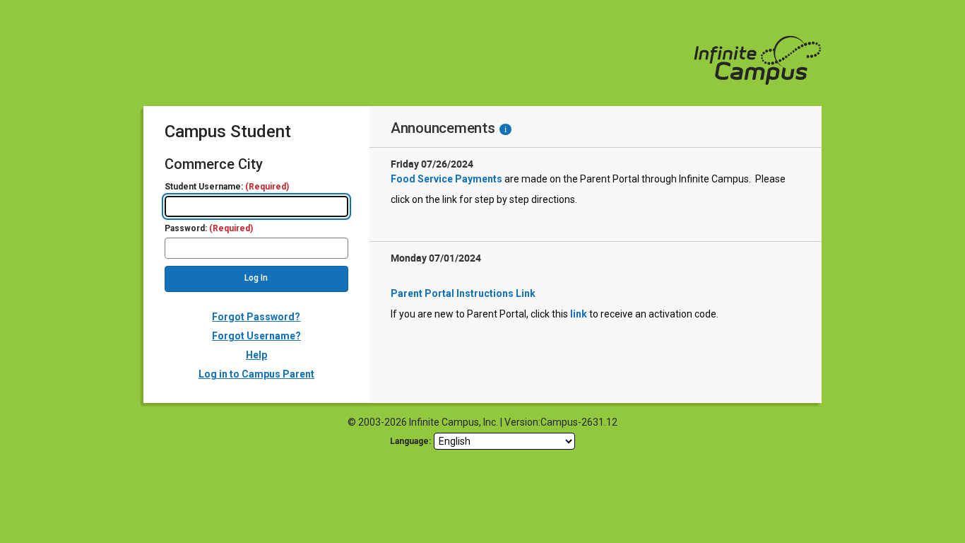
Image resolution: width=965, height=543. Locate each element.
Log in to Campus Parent (256, 374)
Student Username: (227, 187)
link (578, 314)
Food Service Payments (446, 179)
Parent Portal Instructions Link (463, 293)
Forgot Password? (256, 317)
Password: (209, 228)
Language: (410, 441)
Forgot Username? (256, 336)
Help (256, 355)
